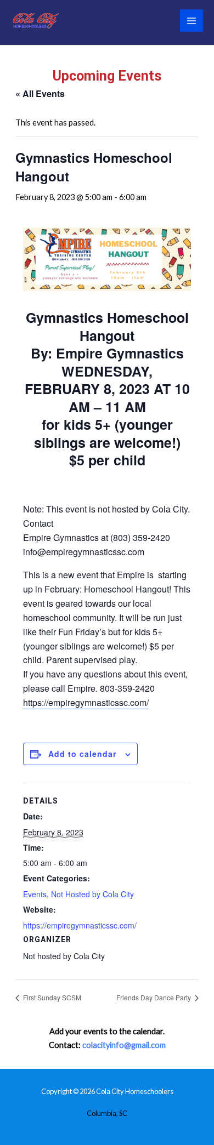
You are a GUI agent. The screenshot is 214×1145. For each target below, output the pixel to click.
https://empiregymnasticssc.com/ (86, 702)
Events (35, 893)
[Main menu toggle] (191, 20)
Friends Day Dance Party (154, 997)
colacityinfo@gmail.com (124, 1045)
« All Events (40, 93)
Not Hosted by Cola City (92, 893)
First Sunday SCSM (51, 997)
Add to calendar (82, 753)
